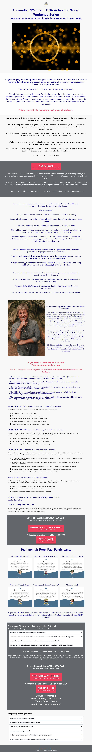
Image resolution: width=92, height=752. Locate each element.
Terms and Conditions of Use (46, 749)
